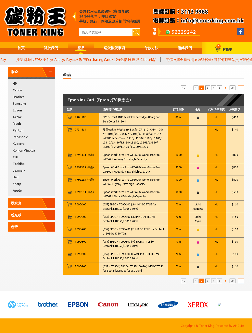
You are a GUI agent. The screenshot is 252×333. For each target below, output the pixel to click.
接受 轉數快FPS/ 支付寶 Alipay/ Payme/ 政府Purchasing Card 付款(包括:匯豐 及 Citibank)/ (81, 60)
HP (15, 83)
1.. (183, 87)
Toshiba (19, 164)
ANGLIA (238, 325)
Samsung (19, 103)
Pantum (18, 130)
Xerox (17, 117)
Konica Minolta (24, 150)
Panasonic (20, 137)
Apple (17, 190)
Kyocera (19, 143)
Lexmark (19, 170)
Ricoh (17, 123)
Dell (16, 177)
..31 (232, 87)
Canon (17, 90)
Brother (18, 97)
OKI (15, 157)
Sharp (17, 184)
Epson (17, 110)
